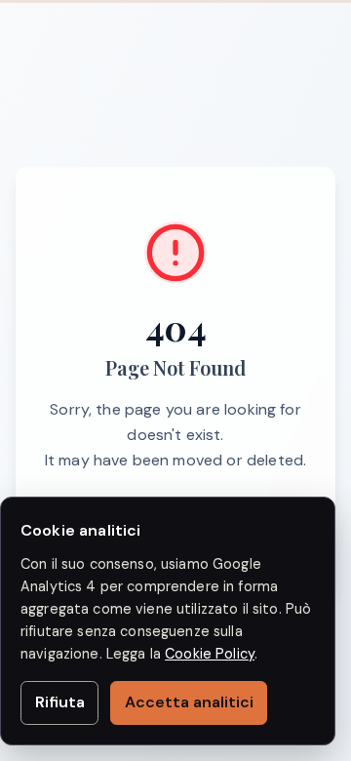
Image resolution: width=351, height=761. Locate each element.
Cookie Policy (209, 653)
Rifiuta (60, 702)
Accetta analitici (189, 702)
